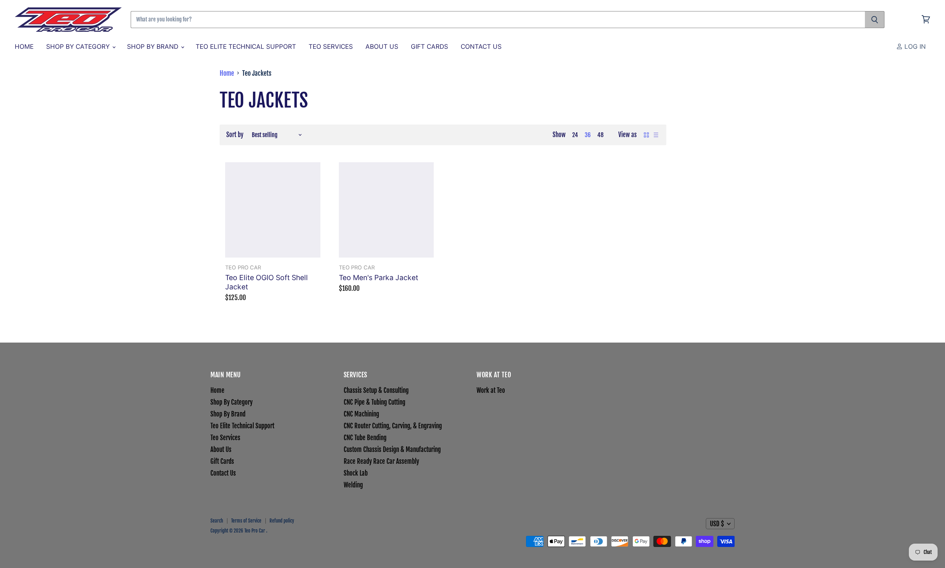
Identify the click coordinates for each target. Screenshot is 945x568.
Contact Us (481, 46)
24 (575, 135)
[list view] (656, 135)
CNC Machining (361, 414)
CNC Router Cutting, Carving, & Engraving (393, 426)
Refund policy (281, 521)
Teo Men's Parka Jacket (378, 277)
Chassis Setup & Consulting (376, 390)
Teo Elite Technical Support (246, 46)
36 (588, 135)
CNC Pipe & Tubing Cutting (374, 402)
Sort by (234, 134)
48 (600, 135)
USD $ (717, 524)
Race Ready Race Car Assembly (381, 461)
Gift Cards (429, 46)
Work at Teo (491, 390)
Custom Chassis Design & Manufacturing (392, 449)
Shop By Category (78, 46)
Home (24, 46)
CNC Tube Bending (365, 438)
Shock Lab (356, 473)
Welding (353, 485)
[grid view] (646, 135)
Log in (914, 46)
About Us (381, 46)
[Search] (874, 19)
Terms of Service (246, 521)
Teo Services (331, 46)
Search (216, 521)
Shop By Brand (153, 46)
